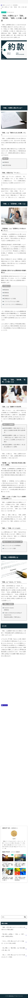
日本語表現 (4, 12)
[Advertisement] (13, 71)
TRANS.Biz (11, 996)
